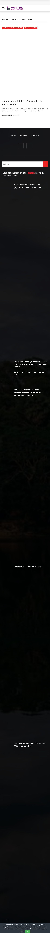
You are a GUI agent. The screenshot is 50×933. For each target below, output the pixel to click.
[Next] (7, 382)
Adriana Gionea (7, 115)
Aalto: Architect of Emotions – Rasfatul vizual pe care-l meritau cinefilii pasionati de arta (28, 392)
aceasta (31, 173)
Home (13, 135)
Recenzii (23, 135)
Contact (35, 135)
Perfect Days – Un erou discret (27, 567)
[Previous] (3, 382)
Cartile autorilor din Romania (12, 27)
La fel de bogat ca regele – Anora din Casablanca (25, 2)
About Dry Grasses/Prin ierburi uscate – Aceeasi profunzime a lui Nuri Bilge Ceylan (30, 364)
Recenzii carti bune (31, 27)
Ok (28, 931)
